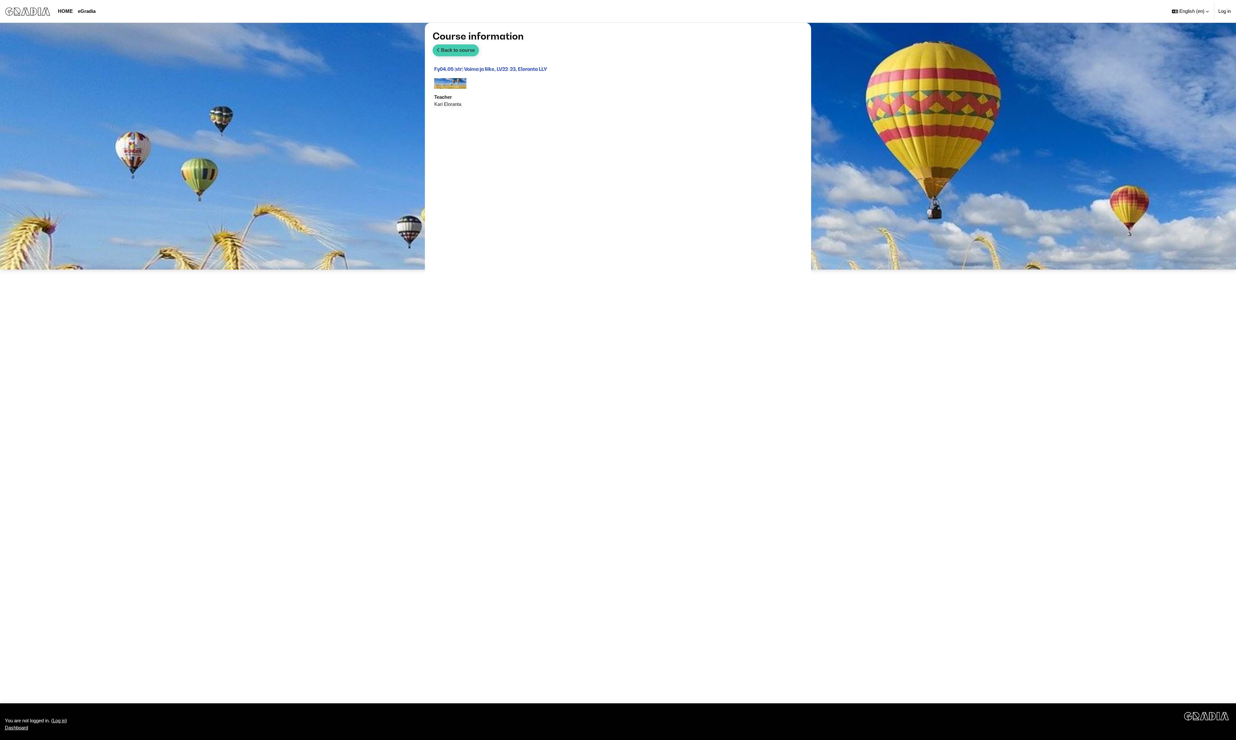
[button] (1190, 11)
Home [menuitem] (65, 11)
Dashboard (16, 727)
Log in (1224, 11)
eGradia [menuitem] (87, 11)
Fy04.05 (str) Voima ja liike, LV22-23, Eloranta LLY (490, 69)
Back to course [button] (457, 50)
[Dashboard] (27, 11)
